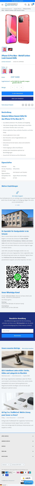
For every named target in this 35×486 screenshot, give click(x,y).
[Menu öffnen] (2, 4)
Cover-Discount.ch (7, 8)
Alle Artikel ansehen (27, 348)
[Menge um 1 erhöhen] (21, 87)
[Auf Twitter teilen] (29, 105)
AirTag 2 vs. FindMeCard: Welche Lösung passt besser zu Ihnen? (16, 413)
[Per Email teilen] (32, 105)
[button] (4, 485)
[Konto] (29, 4)
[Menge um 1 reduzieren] (12, 87)
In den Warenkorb (17, 93)
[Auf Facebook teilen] (23, 105)
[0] (32, 5)
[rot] (4, 71)
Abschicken (17, 335)
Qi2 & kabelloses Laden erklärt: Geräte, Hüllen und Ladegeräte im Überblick (15, 372)
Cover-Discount (6, 61)
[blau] (10, 71)
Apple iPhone (17, 8)
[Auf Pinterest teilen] (26, 105)
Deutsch (5, 464)
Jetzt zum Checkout (17, 98)
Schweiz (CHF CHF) (16, 464)
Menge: (4, 87)
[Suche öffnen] (25, 4)
